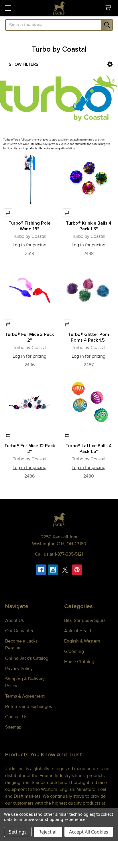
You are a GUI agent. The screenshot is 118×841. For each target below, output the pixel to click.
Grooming (74, 651)
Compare (8, 212)
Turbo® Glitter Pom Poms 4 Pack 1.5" (88, 337)
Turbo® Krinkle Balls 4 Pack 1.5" (88, 226)
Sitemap (13, 727)
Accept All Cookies (88, 832)
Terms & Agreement (25, 696)
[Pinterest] (77, 569)
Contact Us (16, 717)
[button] (110, 64)
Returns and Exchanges (28, 706)
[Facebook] (41, 569)
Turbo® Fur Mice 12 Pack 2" (29, 448)
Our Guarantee (20, 631)
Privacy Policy (19, 668)
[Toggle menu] (8, 8)
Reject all (48, 832)
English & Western (82, 641)
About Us (14, 620)
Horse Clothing (79, 662)
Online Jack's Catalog (26, 658)
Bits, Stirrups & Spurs (84, 620)
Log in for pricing (29, 245)
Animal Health (78, 631)
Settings (18, 832)
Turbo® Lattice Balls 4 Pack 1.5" (89, 448)
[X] (65, 569)
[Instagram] (53, 569)
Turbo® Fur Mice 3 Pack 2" (29, 337)
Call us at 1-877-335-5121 (59, 554)
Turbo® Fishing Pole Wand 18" (29, 226)
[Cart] (109, 7)
